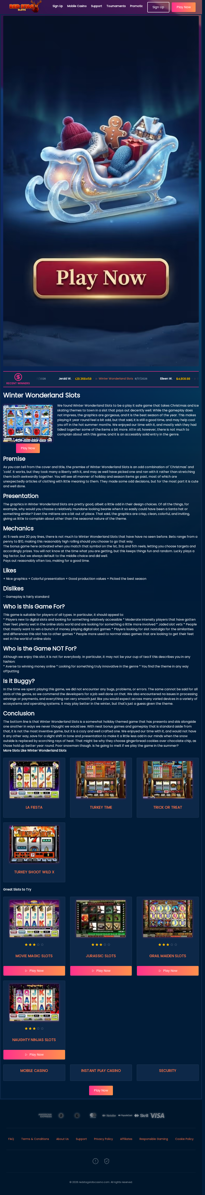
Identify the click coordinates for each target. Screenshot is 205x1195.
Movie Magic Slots (34, 955)
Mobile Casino (77, 6)
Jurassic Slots (101, 955)
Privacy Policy (103, 1139)
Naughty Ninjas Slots (34, 1039)
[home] (26, 11)
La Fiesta (34, 807)
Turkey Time (101, 807)
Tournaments (116, 6)
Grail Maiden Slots (167, 955)
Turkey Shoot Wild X (34, 871)
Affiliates (126, 1139)
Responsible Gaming (154, 1139)
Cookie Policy (184, 1139)
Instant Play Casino (101, 1070)
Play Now (184, 7)
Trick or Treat (167, 807)
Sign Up (58, 6)
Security (167, 1070)
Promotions (138, 6)
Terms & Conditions (35, 1139)
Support (96, 6)
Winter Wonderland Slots (99, 379)
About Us (62, 1139)
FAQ (11, 1139)
